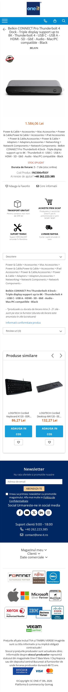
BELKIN (34, 48)
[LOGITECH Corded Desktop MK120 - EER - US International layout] (49, 386)
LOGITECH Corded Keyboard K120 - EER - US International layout (18, 414)
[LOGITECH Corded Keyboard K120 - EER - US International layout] (18, 386)
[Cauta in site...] (64, 21)
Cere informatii (48, 186)
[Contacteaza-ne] (45, 21)
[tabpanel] (34, 86)
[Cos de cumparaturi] (55, 21)
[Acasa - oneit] (34, 8)
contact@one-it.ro (36, 535)
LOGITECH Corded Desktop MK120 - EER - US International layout (49, 414)
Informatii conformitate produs (23, 322)
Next (62, 90)
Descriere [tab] (11, 256)
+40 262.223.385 (36, 529)
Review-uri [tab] (13, 331)
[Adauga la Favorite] (18, 442)
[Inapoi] (3, 29)
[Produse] (5, 22)
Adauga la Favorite (19, 186)
